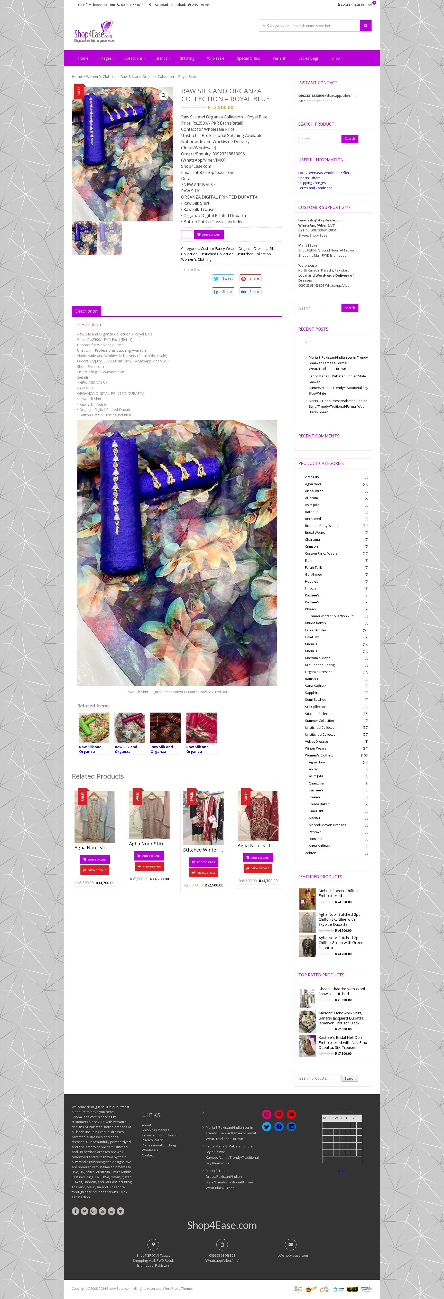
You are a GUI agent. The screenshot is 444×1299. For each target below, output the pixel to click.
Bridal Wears (315, 532)
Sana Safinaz (315, 685)
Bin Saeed (313, 518)
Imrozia (311, 588)
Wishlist (279, 58)
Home (83, 58)
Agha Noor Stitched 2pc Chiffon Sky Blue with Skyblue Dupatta (95, 848)
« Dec (341, 1171)
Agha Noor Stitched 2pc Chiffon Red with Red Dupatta (258, 845)
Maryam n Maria (317, 658)
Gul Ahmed (313, 574)
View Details (97, 870)
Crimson (311, 546)
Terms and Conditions (315, 187)
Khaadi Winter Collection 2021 (332, 616)
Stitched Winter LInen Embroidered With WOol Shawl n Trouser (203, 850)
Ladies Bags (308, 58)
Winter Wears (315, 748)
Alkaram (311, 498)
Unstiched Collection (217, 253)
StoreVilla (200, 1288)
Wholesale (215, 58)
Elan (308, 560)
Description (86, 311)
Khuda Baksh (315, 623)
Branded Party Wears (322, 525)
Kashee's (312, 595)
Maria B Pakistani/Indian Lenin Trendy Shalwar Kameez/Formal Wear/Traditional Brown (338, 363)
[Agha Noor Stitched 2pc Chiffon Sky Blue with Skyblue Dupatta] (95, 817)
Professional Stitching (159, 1145)
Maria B (311, 644)
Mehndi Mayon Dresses (327, 825)
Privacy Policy (152, 1140)
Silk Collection (315, 706)
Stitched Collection (319, 713)
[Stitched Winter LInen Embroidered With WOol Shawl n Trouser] (203, 818)
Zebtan (310, 853)
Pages (106, 58)
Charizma (312, 539)
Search (350, 1078)
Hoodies (311, 581)
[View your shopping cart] (370, 5)
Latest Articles (316, 630)
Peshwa (315, 831)
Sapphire (312, 692)
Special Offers (248, 58)
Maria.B (311, 651)
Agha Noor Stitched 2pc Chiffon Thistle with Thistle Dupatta (149, 844)
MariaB (314, 818)
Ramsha (311, 678)
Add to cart (211, 234)
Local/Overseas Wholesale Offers (324, 172)
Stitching (187, 58)
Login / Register (353, 4)
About (146, 1125)
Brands (161, 58)
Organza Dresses (252, 248)
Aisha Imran (314, 491)
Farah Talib (313, 567)
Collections (133, 58)
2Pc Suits (312, 476)
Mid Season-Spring (320, 664)
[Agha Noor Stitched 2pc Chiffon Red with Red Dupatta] (258, 816)
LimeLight (312, 637)
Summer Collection (319, 720)
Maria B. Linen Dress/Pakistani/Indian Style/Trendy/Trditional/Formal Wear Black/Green (338, 406)
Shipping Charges (312, 182)
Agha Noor (313, 484)
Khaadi (310, 609)
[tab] (86, 311)
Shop (335, 58)
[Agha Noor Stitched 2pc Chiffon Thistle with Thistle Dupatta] (149, 815)
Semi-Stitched (315, 699)
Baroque (312, 511)
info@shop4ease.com (99, 5)
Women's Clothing (101, 76)
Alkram (314, 769)
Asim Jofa (312, 504)
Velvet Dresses (317, 741)
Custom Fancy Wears (218, 248)
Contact (148, 1155)
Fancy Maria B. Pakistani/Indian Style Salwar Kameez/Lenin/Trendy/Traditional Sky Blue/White (338, 384)
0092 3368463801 (134, 5)
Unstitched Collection (253, 253)
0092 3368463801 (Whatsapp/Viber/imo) (222, 1258)
